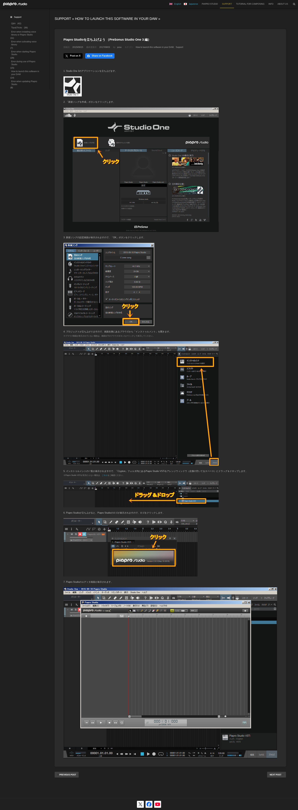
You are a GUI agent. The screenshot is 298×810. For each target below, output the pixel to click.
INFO (271, 4)
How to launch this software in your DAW (116, 19)
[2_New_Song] (141, 230)
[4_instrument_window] (141, 463)
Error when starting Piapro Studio (23, 53)
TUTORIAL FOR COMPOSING (250, 4)
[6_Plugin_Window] (130, 574)
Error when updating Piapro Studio (24, 83)
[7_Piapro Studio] (170, 756)
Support (63, 19)
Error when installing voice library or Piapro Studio (23, 33)
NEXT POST (275, 775)
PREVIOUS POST (67, 775)
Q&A (13, 23)
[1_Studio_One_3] (72, 94)
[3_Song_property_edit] (109, 324)
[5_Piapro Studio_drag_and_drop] (141, 505)
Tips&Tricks (16, 27)
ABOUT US (282, 4)
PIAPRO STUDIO (210, 4)
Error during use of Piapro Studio (23, 63)
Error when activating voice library (24, 43)
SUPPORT (227, 4)
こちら (104, 475)
